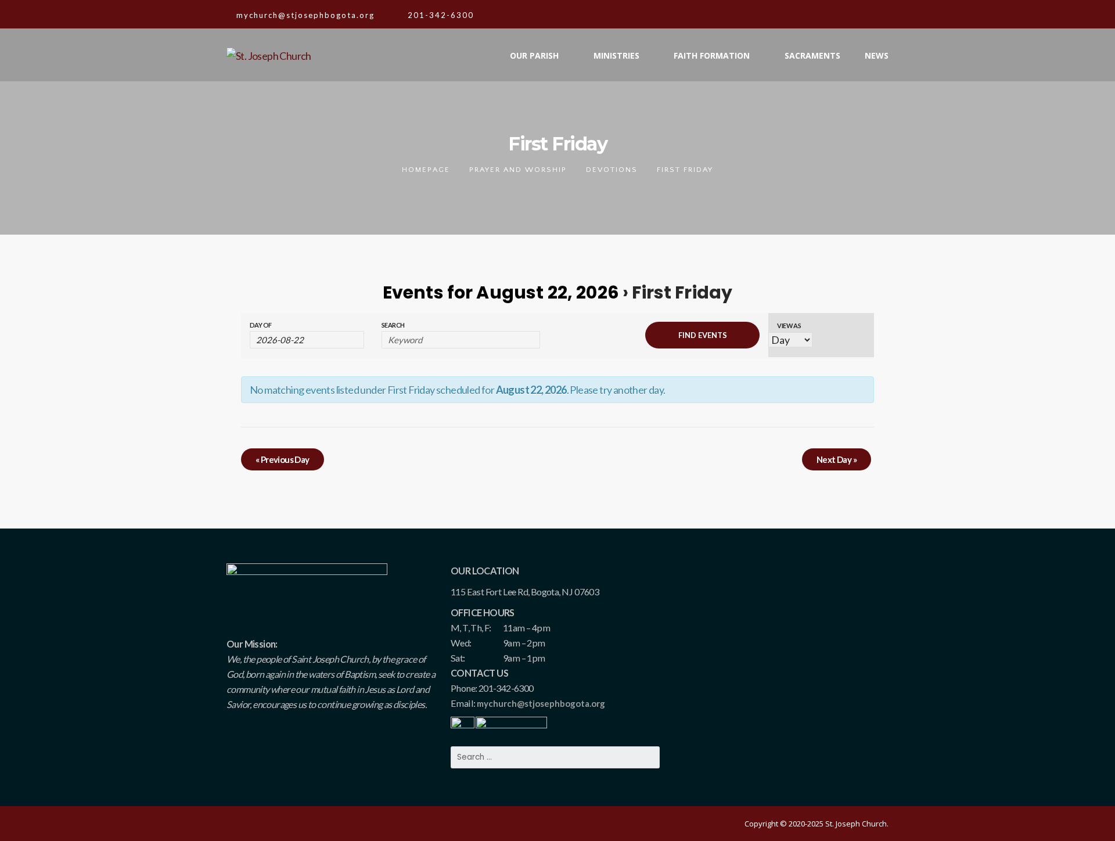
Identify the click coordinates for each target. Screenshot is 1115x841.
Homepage (426, 170)
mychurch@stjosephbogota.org (541, 703)
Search (393, 325)
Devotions (612, 170)
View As (789, 325)
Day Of (260, 325)
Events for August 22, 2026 (501, 292)
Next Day (837, 459)
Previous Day (283, 459)
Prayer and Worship (518, 170)
